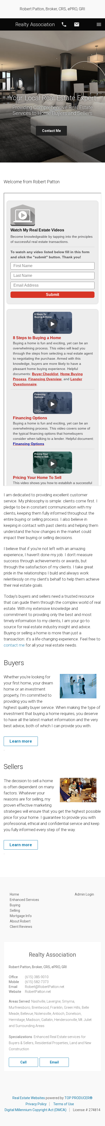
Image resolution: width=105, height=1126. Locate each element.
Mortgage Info (21, 916)
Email (77, 24)
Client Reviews (21, 927)
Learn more (21, 741)
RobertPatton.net (38, 992)
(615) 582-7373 (37, 982)
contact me (14, 645)
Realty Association (35, 24)
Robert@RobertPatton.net (44, 987)
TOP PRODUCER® (78, 1098)
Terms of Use (63, 1104)
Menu (99, 24)
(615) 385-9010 (37, 977)
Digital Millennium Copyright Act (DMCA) (35, 1110)
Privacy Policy (36, 1104)
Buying (15, 905)
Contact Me (51, 131)
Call (64, 24)
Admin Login (84, 894)
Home (14, 894)
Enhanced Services (24, 900)
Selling (15, 910)
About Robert (20, 921)
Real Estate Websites (28, 1098)
